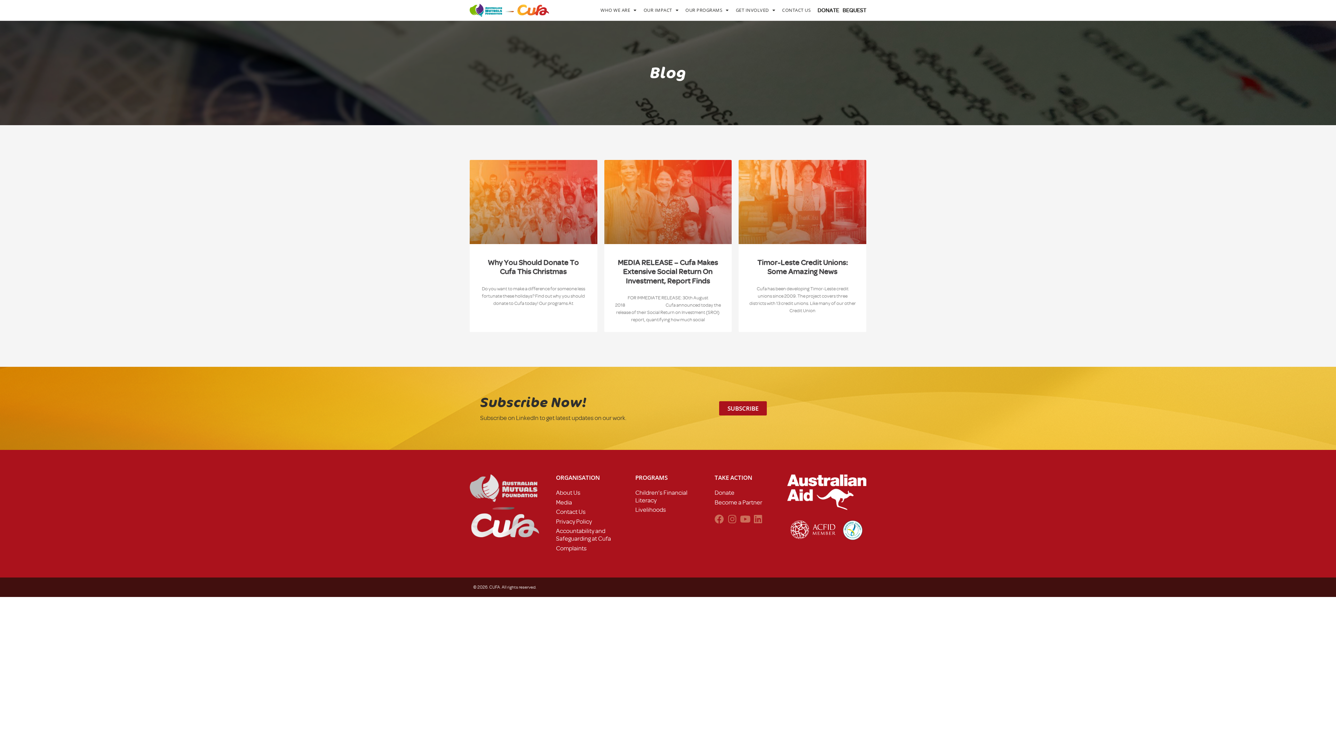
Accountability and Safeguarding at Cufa (583, 534)
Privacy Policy (574, 521)
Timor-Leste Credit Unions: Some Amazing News (802, 267)
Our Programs (703, 10)
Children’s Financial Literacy (661, 496)
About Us (568, 492)
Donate (724, 492)
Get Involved (752, 10)
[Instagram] (732, 519)
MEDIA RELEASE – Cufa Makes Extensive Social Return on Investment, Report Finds (668, 271)
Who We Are (615, 10)
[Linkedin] (758, 519)
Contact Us (796, 10)
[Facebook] (719, 519)
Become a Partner (738, 502)
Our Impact (658, 10)
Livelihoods (650, 509)
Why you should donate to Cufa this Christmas (533, 267)
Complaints (571, 548)
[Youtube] (745, 519)
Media (564, 502)
